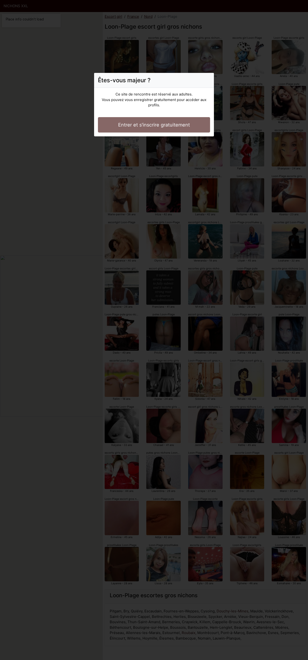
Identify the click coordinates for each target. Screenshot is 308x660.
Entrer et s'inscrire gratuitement (154, 125)
